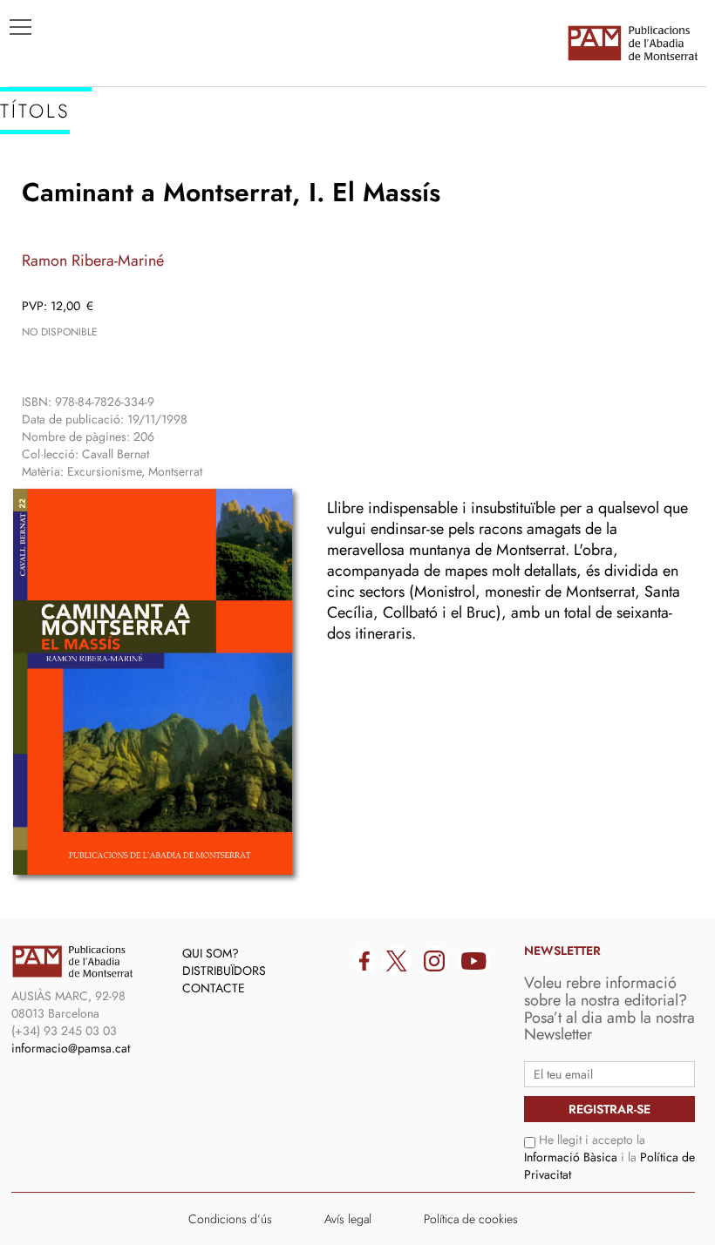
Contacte (213, 988)
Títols (40, 184)
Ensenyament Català (96, 236)
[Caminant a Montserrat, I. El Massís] (152, 682)
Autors (44, 210)
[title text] (632, 42)
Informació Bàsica (570, 1157)
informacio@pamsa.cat (70, 1048)
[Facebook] (364, 961)
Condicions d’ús (230, 1219)
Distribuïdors (224, 970)
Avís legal (347, 1219)
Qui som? (210, 953)
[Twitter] (397, 961)
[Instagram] (434, 961)
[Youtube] (474, 961)
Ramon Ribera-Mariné (93, 260)
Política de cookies (471, 1219)
